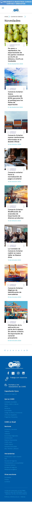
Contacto (7, 481)
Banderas (7, 408)
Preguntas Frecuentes (11, 417)
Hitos (6, 406)
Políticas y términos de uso (12, 496)
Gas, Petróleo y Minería (11, 448)
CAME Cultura (9, 444)
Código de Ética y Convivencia (13, 412)
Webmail (23, 496)
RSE (6, 458)
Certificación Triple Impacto (13, 456)
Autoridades (8, 410)
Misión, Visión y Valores (11, 404)
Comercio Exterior (17, 16)
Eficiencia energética (11, 469)
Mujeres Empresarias (11, 440)
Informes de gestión (11, 414)
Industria (7, 433)
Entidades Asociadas (11, 402)
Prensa (7, 479)
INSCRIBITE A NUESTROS (17, 3)
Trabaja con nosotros (18, 378)
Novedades (12, 20)
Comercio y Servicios (11, 429)
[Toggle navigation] (3, 7)
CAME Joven (8, 442)
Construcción (8, 438)
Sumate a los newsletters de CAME (17, 386)
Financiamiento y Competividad (14, 463)
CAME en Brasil (10, 422)
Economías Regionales (11, 435)
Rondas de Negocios (11, 467)
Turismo (7, 431)
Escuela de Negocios (11, 394)
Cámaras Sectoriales (11, 446)
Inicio (6, 16)
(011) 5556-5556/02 (21, 494)
